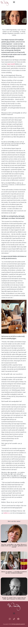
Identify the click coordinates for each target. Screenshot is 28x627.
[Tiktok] (14, 619)
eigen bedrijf (11, 64)
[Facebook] (18, 619)
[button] (14, 2)
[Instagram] (10, 619)
